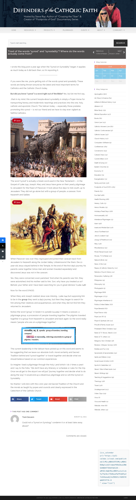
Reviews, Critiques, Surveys (103, 345)
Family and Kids (99, 183)
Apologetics (98, 94)
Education (97, 175)
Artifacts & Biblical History (103, 102)
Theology (97, 381)
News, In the (98, 264)
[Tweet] (3, 245)
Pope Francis (98, 312)
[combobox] (60, 43)
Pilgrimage (98, 292)
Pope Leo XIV (99, 316)
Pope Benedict (99, 308)
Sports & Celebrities (101, 365)
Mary (96, 244)
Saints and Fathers (100, 357)
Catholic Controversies (102, 130)
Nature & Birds (99, 260)
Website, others (99, 410)
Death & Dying (99, 163)
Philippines (98, 280)
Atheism (97, 106)
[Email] (3, 251)
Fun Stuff (97, 195)
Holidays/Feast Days (101, 211)
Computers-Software (101, 142)
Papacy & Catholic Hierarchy (104, 268)
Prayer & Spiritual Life (101, 321)
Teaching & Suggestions (102, 377)
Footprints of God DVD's (102, 187)
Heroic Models (99, 207)
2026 (110, 66)
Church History (99, 138)
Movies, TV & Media (101, 256)
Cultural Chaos (99, 155)
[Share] (3, 240)
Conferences (98, 146)
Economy (97, 171)
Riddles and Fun (100, 349)
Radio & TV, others (100, 337)
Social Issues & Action (102, 361)
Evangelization (99, 179)
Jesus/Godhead (100, 231)
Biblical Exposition (100, 114)
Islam (96, 223)
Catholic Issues (99, 134)
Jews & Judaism (100, 236)
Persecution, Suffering (101, 276)
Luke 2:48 (81, 285)
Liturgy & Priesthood (101, 240)
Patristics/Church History (103, 272)
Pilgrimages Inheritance (102, 300)
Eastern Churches (100, 167)
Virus (96, 397)
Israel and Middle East (101, 227)
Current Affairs (99, 159)
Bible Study (98, 110)
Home (13, 30)
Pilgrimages (68, 30)
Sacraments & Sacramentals (103, 353)
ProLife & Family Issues (102, 325)
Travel (96, 385)
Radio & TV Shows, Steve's (103, 333)
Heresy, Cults (98, 203)
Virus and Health (100, 401)
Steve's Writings (99, 373)
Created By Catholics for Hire (87, 497)
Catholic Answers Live (102, 126)
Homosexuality (99, 215)
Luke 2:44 (24, 184)
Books (96, 118)
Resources (29, 30)
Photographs (98, 288)
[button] (20, 399)
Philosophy (98, 284)
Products (48, 30)
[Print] (3, 256)
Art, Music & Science (101, 98)
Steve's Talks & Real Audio (103, 369)
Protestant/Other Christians (103, 329)
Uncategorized (99, 389)
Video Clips (98, 393)
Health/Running (99, 199)
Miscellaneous (99, 248)
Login (126, 497)
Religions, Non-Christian (102, 341)
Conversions (98, 151)
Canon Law (98, 122)
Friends (96, 191)
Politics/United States (101, 304)
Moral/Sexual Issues (101, 252)
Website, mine (99, 405)
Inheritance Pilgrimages (102, 219)
